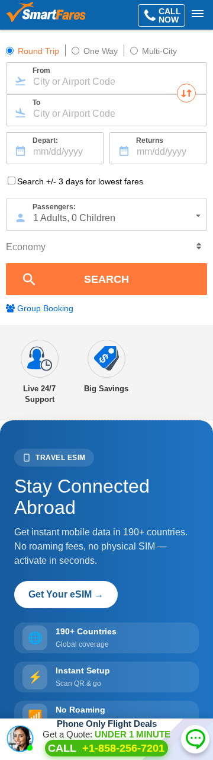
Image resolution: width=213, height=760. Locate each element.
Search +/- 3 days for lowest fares (80, 181)
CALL (106, 748)
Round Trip (38, 51)
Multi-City (159, 51)
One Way (100, 51)
